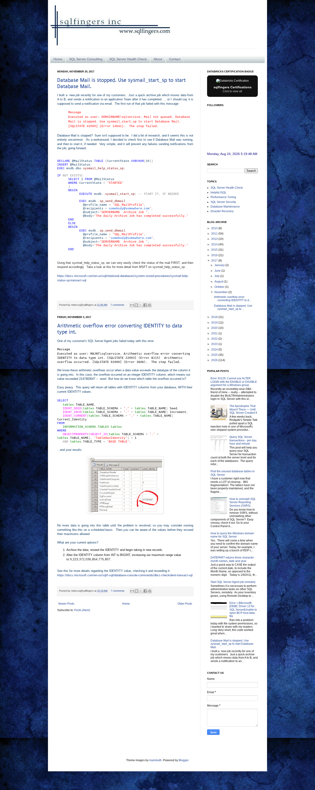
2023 (214, 344)
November (221, 292)
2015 (214, 249)
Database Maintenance (225, 206)
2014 (214, 244)
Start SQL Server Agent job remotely (233, 582)
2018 (214, 317)
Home (57, 59)
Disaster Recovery (222, 211)
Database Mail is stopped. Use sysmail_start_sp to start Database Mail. (232, 644)
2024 (214, 349)
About (158, 59)
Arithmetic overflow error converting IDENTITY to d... (232, 298)
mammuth (155, 760)
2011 (214, 233)
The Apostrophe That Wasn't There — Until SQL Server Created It (243, 409)
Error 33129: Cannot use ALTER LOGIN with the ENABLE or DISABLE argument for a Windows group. (234, 382)
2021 (214, 333)
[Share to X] (140, 305)
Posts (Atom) (82, 610)
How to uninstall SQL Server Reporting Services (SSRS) (242, 502)
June (217, 270)
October (219, 286)
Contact (174, 59)
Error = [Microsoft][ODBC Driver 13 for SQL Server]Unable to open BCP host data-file (243, 609)
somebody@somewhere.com (129, 208)
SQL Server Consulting (85, 59)
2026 (214, 360)
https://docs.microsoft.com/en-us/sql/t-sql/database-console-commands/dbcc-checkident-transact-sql (125, 575)
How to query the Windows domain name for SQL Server (232, 535)
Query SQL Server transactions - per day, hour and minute (243, 440)
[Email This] (132, 305)
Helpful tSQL (218, 192)
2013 (214, 239)
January (219, 265)
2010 (214, 228)
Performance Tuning (223, 197)
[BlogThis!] (136, 305)
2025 (214, 354)
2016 (214, 255)
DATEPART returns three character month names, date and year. (232, 559)
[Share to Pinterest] (149, 305)
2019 (214, 322)
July (217, 276)
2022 (214, 338)
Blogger (183, 760)
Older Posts (185, 603)
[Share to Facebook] (145, 305)
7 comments (117, 304)
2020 (214, 328)
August (219, 281)
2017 (214, 260)
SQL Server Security (223, 202)
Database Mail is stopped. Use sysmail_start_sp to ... (233, 307)
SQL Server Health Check (128, 59)
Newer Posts (66, 603)
